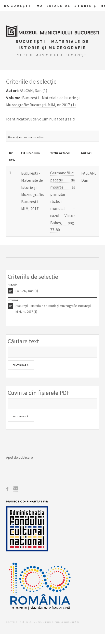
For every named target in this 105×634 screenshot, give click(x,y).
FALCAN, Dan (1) (27, 291)
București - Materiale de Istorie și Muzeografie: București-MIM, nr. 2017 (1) (54, 309)
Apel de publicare (19, 457)
